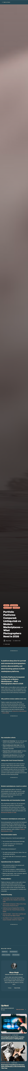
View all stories (20, 1009)
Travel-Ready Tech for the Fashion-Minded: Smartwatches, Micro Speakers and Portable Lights (14, 899)
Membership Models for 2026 (8, 812)
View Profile (17, 988)
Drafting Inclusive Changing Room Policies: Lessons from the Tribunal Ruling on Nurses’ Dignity (14, 909)
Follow (9, 988)
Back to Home (7, 2)
